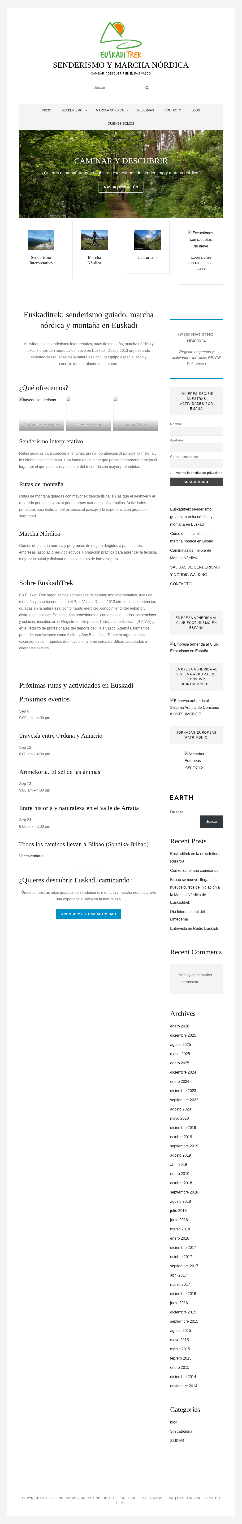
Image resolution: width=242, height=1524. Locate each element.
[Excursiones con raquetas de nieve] (201, 240)
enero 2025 (179, 1063)
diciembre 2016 (183, 1294)
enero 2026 (179, 1026)
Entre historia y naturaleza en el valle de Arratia (79, 808)
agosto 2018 (180, 1201)
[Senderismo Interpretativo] (41, 240)
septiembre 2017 (184, 1266)
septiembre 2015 (184, 1321)
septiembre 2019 (184, 1146)
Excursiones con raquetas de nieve (201, 263)
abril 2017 (178, 1275)
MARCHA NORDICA (110, 110)
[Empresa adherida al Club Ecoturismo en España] (196, 647)
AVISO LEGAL (163, 1498)
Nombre (176, 424)
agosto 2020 (180, 1109)
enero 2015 (179, 1367)
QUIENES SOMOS (121, 123)
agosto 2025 (180, 1045)
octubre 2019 (181, 1137)
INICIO (46, 110)
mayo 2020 (179, 1118)
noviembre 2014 (183, 1386)
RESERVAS (145, 110)
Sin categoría (181, 1431)
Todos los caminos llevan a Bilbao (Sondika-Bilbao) (84, 844)
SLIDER (177, 1441)
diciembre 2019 (183, 1128)
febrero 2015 (180, 1358)
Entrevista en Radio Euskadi (194, 928)
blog (173, 1422)
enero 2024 (179, 1081)
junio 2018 (179, 1220)
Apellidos (177, 440)
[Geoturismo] (147, 240)
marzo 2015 (180, 1349)
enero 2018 (179, 1238)
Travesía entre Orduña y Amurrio (60, 735)
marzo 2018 (180, 1229)
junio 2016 (179, 1303)
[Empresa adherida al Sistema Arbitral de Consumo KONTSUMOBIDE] (196, 707)
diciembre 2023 (183, 1091)
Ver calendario (31, 856)
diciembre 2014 (183, 1377)
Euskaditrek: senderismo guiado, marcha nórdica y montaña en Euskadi (191, 516)
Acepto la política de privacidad (199, 473)
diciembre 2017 (183, 1248)
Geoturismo (148, 257)
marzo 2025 (180, 1054)
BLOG (196, 110)
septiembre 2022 (184, 1100)
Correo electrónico (184, 456)
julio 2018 (178, 1211)
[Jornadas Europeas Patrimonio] (196, 765)
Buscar (176, 812)
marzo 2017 (180, 1284)
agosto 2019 (180, 1155)
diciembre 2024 (183, 1072)
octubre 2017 (181, 1257)
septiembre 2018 (184, 1192)
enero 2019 (179, 1174)
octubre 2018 (181, 1183)
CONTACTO (172, 110)
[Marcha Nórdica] (94, 240)
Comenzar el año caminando (194, 870)
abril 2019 (178, 1165)
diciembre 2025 (183, 1035)
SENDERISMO (72, 110)
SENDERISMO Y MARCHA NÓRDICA (121, 65)
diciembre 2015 (183, 1312)
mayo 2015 (179, 1340)
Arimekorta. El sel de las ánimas (59, 771)
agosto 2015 (180, 1331)
